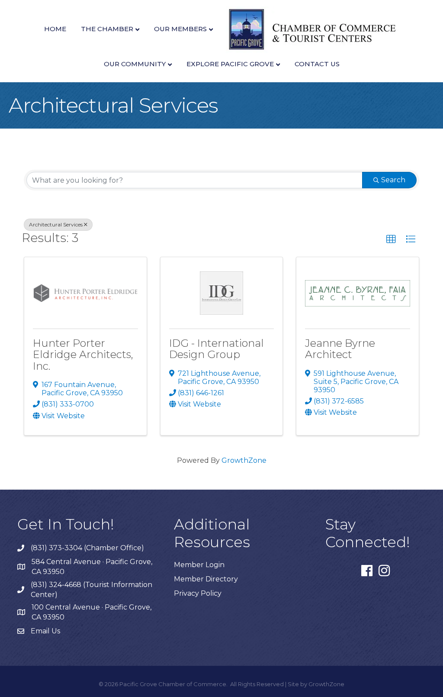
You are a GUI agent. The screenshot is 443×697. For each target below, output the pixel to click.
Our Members (180, 29)
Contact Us (317, 64)
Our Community (135, 64)
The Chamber (107, 29)
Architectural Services (56, 224)
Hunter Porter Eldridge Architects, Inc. (83, 354)
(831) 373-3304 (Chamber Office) (87, 548)
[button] (391, 239)
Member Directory (206, 579)
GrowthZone (244, 460)
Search (393, 180)
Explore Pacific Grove (230, 64)
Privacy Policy (198, 593)
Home (55, 29)
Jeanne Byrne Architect (340, 349)
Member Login (199, 565)
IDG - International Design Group (216, 349)
